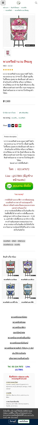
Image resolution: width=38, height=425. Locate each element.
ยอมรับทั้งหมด (23, 421)
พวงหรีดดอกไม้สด (19, 316)
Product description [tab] (10, 136)
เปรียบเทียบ (24, 113)
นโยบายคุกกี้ (14, 417)
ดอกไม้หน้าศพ (19, 332)
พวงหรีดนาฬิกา (19, 327)
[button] (35, 3)
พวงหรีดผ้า (22, 118)
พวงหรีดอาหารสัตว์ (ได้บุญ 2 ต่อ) (19, 347)
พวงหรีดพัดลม (19, 322)
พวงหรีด (14, 118)
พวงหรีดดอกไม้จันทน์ (19, 342)
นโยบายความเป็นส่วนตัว (19, 358)
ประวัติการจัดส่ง (19, 353)
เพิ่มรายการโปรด (10, 113)
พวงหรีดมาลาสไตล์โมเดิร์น (19, 337)
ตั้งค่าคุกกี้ (13, 421)
